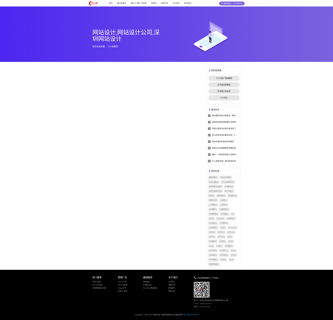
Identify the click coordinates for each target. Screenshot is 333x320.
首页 (111, 3)
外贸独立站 (147, 285)
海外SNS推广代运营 (138, 3)
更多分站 (171, 291)
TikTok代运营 (97, 285)
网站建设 (146, 282)
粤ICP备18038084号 (191, 315)
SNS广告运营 (122, 285)
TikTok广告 (122, 282)
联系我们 (188, 3)
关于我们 (176, 3)
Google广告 (122, 288)
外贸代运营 (96, 282)
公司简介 (171, 282)
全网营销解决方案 (99, 288)
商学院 (153, 3)
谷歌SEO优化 (123, 291)
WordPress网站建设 (150, 288)
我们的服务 (121, 3)
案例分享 (164, 3)
